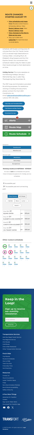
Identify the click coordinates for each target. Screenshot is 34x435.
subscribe (12, 40)
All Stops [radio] (22, 196)
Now (17, 201)
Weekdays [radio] (17, 157)
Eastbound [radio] (17, 147)
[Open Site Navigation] (31, 3)
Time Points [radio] (13, 196)
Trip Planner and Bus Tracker (13, 108)
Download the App (10, 113)
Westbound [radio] (17, 150)
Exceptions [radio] (16, 163)
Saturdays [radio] (17, 160)
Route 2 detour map (16, 28)
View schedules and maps (18, 21)
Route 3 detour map (16, 30)
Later (24, 201)
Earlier (11, 201)
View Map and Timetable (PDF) (13, 103)
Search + (17, 205)
